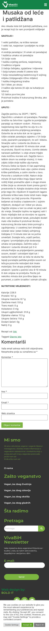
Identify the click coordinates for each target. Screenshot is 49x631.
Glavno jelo (15, 336)
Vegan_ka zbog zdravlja (17, 490)
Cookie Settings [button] (12, 625)
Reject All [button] (40, 625)
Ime (4, 391)
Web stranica (8, 413)
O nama (8, 468)
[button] (45, 4)
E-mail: (9, 561)
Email (5, 402)
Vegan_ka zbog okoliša (17, 496)
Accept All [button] (27, 625)
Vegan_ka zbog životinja (17, 484)
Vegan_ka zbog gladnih (17, 503)
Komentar (7, 357)
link (15, 331)
